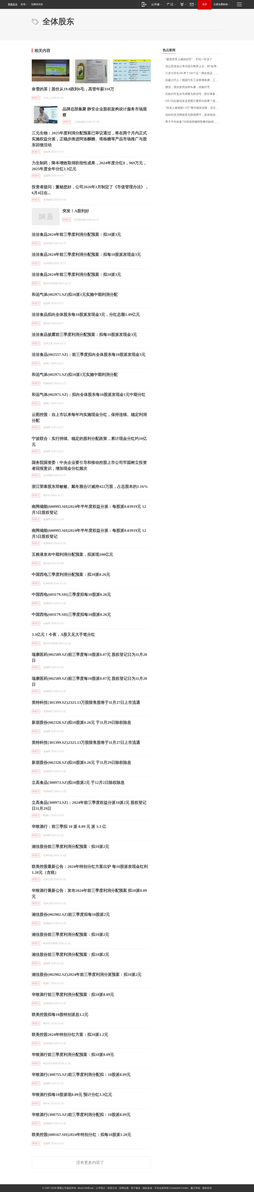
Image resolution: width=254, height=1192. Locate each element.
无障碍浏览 (37, 4)
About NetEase (85, 1188)
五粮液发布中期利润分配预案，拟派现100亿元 (72, 554)
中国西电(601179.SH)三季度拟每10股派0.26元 (71, 594)
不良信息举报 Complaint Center (171, 1188)
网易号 (35, 97)
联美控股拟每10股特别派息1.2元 (60, 1014)
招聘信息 (124, 1188)
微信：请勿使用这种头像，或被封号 (187, 87)
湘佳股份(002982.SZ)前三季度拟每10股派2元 (71, 914)
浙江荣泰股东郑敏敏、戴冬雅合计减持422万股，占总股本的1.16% (90, 486)
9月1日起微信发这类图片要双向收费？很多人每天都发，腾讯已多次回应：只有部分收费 (193, 100)
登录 (204, 4)
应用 (23, 4)
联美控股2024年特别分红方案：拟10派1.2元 (70, 1034)
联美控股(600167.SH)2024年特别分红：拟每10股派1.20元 (81, 1134)
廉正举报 (195, 1188)
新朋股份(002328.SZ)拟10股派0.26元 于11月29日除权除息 (81, 722)
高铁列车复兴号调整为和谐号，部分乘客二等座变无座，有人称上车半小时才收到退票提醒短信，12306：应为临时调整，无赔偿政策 (193, 94)
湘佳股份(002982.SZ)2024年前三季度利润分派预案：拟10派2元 (86, 974)
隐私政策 (147, 1188)
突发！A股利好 (76, 211)
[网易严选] (171, 4)
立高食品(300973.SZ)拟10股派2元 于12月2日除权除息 (78, 782)
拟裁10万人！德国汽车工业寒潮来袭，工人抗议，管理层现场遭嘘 (193, 80)
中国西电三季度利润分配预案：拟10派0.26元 (71, 574)
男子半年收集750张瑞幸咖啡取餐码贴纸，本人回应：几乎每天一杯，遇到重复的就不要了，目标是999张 (193, 121)
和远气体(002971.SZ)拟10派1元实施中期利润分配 (75, 294)
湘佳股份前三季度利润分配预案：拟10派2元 (70, 846)
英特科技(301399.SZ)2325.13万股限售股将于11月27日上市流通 (86, 702)
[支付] (183, 4)
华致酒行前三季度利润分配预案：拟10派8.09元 (73, 994)
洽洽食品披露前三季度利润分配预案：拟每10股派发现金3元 (84, 334)
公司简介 (100, 1188)
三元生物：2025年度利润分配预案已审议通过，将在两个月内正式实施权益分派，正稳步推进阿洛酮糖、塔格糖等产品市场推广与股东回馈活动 (89, 139)
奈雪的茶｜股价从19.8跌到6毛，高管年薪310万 (73, 89)
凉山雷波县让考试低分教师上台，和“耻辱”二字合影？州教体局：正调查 (193, 66)
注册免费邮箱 (221, 4)
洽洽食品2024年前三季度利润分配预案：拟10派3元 (76, 234)
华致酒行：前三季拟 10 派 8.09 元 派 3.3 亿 (69, 826)
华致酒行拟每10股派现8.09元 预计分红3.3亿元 (72, 1094)
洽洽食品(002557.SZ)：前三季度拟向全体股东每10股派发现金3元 (88, 354)
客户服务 (135, 1188)
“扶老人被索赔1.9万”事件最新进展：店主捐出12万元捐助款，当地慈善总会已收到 (193, 107)
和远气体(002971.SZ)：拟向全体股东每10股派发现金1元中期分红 (88, 394)
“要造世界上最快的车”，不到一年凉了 (188, 59)
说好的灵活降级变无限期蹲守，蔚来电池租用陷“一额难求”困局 (193, 114)
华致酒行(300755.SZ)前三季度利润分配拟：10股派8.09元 (81, 1074)
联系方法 (112, 1188)
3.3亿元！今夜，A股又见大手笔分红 (63, 634)
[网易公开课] (156, 4)
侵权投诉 (207, 1188)
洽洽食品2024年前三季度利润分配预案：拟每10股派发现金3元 (86, 254)
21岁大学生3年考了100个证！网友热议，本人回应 (193, 73)
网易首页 (12, 4)
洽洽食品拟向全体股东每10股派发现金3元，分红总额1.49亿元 (86, 314)
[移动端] (144, 4)
